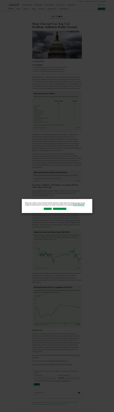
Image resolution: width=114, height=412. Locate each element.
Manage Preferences (59, 208)
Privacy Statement (78, 205)
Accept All (48, 208)
